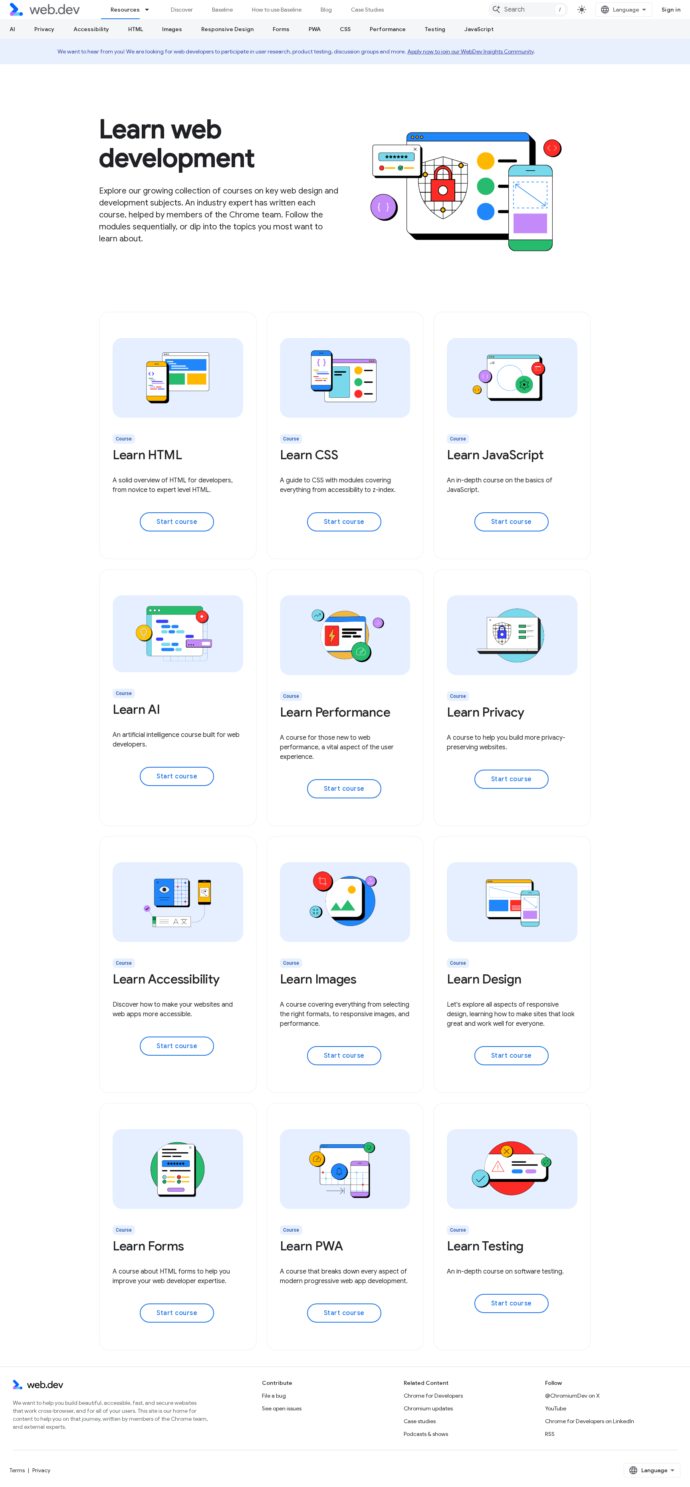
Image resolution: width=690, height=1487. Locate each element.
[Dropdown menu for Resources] (150, 9)
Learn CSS (309, 455)
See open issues (281, 1408)
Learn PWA (311, 1246)
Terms (17, 1470)
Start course (177, 522)
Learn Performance (335, 712)
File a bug (274, 1395)
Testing (435, 29)
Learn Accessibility (166, 979)
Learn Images (318, 979)
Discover (182, 9)
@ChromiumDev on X (572, 1395)
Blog (326, 9)
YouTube (555, 1408)
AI (12, 29)
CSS (345, 29)
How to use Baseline (276, 9)
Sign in (671, 9)
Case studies (420, 1421)
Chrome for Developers (433, 1395)
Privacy (44, 29)
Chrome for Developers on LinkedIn (589, 1421)
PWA (315, 29)
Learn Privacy (485, 712)
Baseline (222, 9)
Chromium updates (428, 1408)
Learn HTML (147, 455)
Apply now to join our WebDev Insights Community (470, 51)
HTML (135, 29)
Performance (388, 29)
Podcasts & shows (426, 1434)
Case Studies (367, 9)
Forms (281, 29)
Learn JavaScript (495, 455)
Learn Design (484, 979)
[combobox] (528, 9)
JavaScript (479, 29)
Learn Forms (148, 1246)
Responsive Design (227, 29)
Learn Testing (485, 1246)
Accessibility (91, 29)
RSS (550, 1434)
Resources (125, 9)
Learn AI (136, 709)
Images (172, 29)
